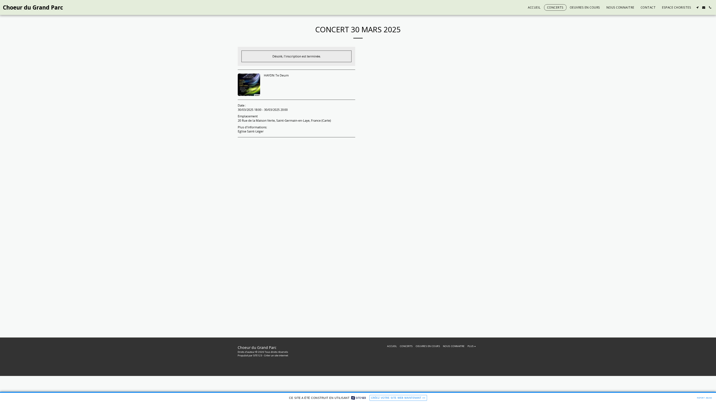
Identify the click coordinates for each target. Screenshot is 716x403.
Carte (326, 120)
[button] (697, 7)
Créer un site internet (276, 355)
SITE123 (257, 355)
